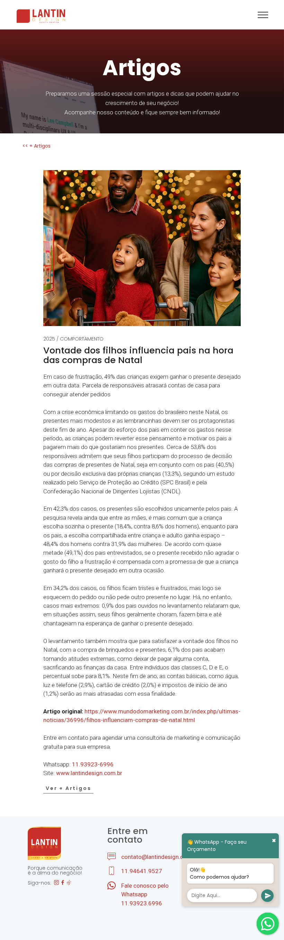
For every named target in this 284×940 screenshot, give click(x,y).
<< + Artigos (37, 145)
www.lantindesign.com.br (89, 773)
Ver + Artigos (68, 788)
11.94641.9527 (141, 871)
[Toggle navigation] (263, 14)
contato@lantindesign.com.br (159, 856)
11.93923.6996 (141, 903)
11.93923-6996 (93, 764)
